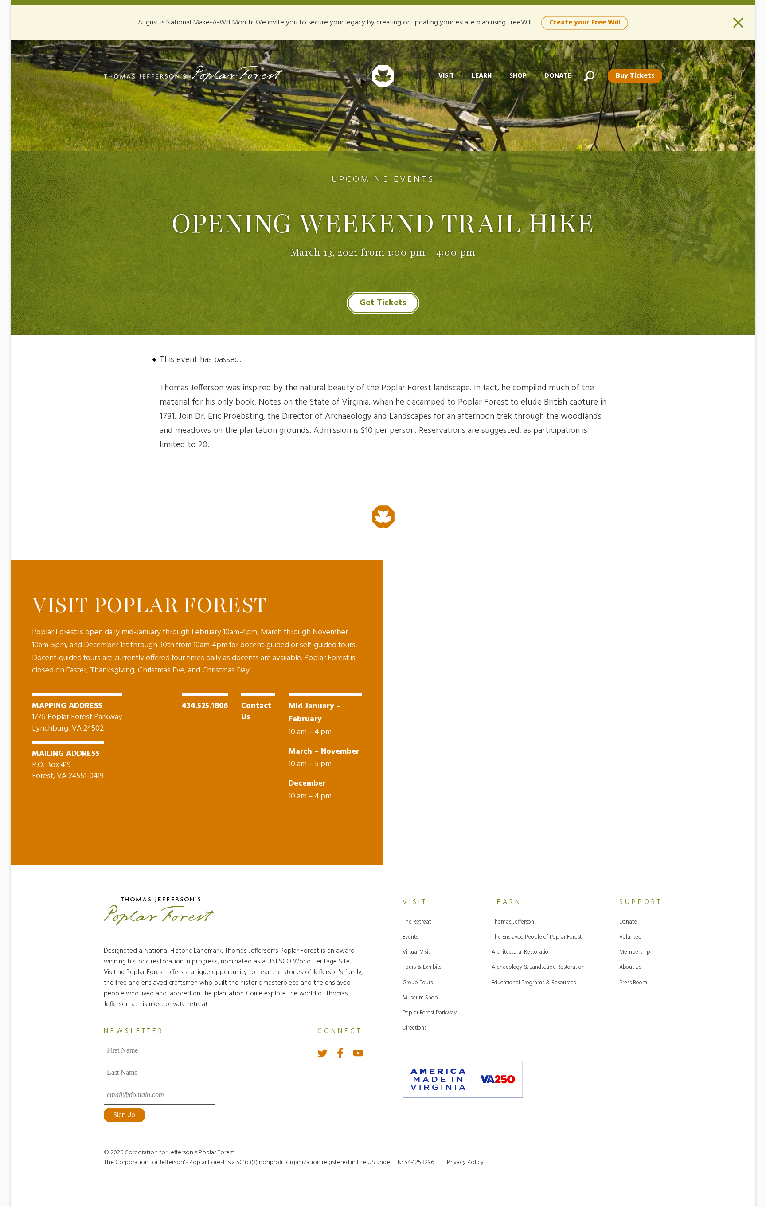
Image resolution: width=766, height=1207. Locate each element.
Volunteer (631, 937)
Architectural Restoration (521, 952)
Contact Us (256, 711)
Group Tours (418, 982)
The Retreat (417, 922)
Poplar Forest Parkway (430, 1013)
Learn (482, 76)
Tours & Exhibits (422, 967)
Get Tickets (383, 303)
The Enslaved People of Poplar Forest (537, 937)
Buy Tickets (635, 76)
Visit (446, 76)
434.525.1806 (205, 706)
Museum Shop (420, 998)
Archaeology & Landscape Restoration (538, 967)
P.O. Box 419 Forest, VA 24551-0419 (68, 764)
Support (640, 902)
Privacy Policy (465, 1162)
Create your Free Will (584, 22)
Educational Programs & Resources (534, 982)
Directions (414, 1028)
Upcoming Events (383, 180)
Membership (634, 952)
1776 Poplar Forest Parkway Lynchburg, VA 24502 (77, 717)
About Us (630, 967)
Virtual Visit (416, 952)
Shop (518, 76)
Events (410, 937)
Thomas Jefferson (513, 922)
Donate (557, 76)
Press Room (633, 982)
